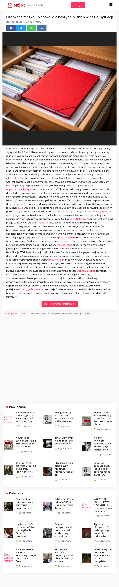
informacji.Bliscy (99, 211)
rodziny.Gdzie (57, 259)
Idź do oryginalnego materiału (58, 304)
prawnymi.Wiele (67, 237)
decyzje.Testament (32, 289)
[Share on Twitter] (21, 28)
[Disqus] (59, 358)
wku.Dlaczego (64, 244)
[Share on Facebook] (11, 28)
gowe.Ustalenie (78, 219)
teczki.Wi (79, 163)
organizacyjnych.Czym (18, 189)
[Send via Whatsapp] (31, 28)
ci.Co (20, 207)
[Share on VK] (41, 28)
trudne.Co (42, 222)
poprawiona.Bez (86, 270)
